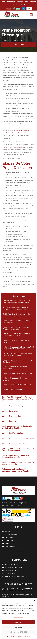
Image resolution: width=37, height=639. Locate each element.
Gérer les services (18, 617)
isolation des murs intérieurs (13, 433)
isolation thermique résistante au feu (17, 373)
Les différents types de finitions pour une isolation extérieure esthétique (17, 302)
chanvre (17, 152)
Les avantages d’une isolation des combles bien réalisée (15, 456)
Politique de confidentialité (23, 636)
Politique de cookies (11, 636)
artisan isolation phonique (13, 389)
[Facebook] (18, 551)
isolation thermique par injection (15, 406)
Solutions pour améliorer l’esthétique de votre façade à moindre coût (17, 589)
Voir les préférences (18, 632)
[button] (34, 600)
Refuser (18, 627)
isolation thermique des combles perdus (18, 438)
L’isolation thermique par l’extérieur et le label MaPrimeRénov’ (17, 354)
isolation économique (10, 411)
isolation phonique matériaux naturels (17, 385)
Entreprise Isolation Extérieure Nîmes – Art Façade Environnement (18, 449)
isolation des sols (9, 421)
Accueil (3, 40)
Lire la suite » (6, 305)
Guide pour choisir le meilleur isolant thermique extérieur (17, 315)
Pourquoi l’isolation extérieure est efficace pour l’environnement (15, 308)
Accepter (18, 622)
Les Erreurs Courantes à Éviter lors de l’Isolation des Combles (17, 427)
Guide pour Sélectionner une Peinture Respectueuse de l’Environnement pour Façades (17, 399)
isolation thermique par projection (15, 443)
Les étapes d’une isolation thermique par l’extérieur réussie (17, 335)
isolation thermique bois (11, 416)
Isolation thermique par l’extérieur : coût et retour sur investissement (18, 348)
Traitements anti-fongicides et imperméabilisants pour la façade (15, 470)
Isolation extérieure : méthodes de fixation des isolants (16, 328)
